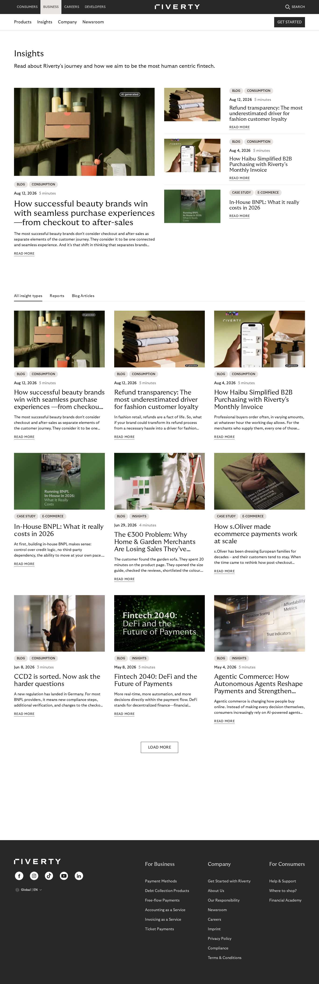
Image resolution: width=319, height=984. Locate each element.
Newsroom (93, 22)
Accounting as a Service (165, 910)
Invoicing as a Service (163, 919)
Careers (214, 919)
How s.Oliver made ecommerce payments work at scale (255, 534)
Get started (289, 22)
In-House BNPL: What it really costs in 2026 (264, 205)
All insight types (28, 296)
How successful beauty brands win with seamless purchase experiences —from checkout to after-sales (84, 213)
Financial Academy (285, 900)
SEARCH (298, 7)
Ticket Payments (159, 929)
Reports (57, 296)
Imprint (214, 929)
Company (67, 22)
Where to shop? (283, 891)
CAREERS (71, 7)
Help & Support (282, 881)
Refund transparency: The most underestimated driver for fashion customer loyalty (266, 113)
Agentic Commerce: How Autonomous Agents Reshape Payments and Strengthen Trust (258, 684)
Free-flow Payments (162, 900)
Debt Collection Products (167, 891)
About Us (216, 891)
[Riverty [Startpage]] (175, 7)
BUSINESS (51, 7)
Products (23, 22)
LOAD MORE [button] (159, 747)
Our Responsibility (224, 900)
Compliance (218, 948)
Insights (44, 22)
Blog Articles (83, 296)
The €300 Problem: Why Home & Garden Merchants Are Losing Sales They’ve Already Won (154, 542)
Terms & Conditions (224, 958)
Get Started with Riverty (229, 881)
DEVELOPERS (95, 7)
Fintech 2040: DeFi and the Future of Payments (155, 680)
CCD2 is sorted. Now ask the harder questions (57, 680)
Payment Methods (161, 881)
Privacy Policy (219, 939)
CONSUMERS (27, 7)
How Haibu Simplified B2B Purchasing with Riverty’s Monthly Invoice (260, 164)
